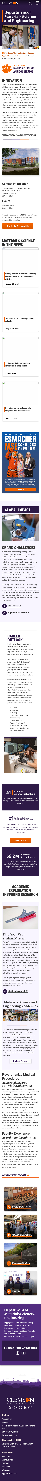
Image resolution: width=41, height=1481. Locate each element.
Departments (21, 56)
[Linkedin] (25, 1408)
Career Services (20, 840)
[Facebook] (17, 1354)
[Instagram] (15, 1408)
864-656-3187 (9, 1336)
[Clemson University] (10, 4)
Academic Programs (20, 1061)
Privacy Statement (9, 1435)
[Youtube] (30, 1408)
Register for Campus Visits (18, 226)
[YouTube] (23, 1354)
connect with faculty (14, 1174)
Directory (6, 1466)
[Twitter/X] (20, 1408)
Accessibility (7, 1419)
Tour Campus (29, 1336)
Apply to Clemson (9, 1473)
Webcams (6, 1470)
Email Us (19, 1336)
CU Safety (6, 1463)
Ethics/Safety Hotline (10, 1431)
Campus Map (7, 1459)
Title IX (5, 1422)
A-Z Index (6, 1456)
